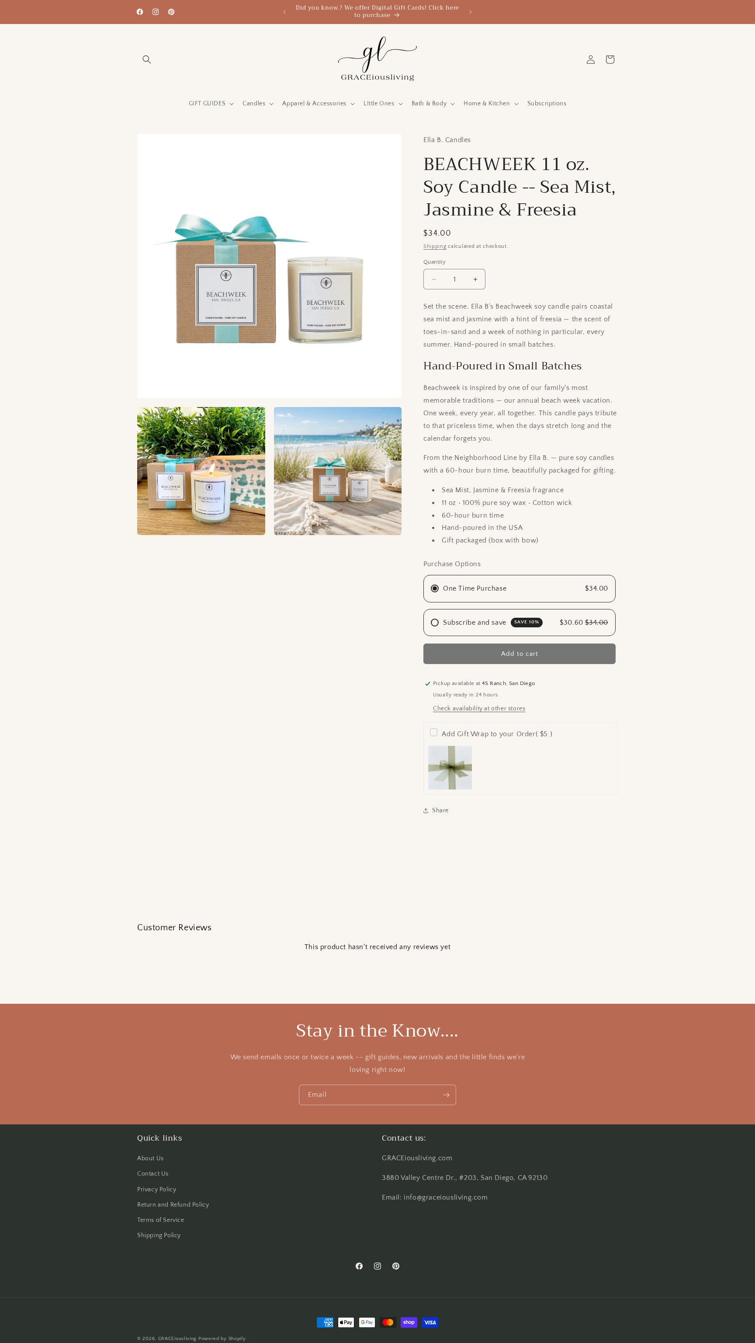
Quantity (434, 262)
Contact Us (153, 1174)
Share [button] (440, 810)
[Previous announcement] (284, 11)
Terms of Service (160, 1220)
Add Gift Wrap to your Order (497, 734)
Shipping (435, 246)
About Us (150, 1158)
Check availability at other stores (479, 708)
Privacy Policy (156, 1189)
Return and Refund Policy (173, 1204)
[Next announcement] (470, 11)
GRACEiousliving (177, 1338)
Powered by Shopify (222, 1338)
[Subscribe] (446, 1095)
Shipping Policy (159, 1235)
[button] (146, 59)
